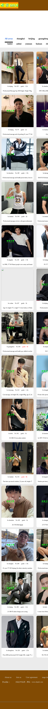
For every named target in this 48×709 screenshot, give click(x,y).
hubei (9, 44)
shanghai (21, 38)
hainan (39, 44)
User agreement (31, 677)
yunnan (28, 44)
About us (8, 677)
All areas (9, 38)
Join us (18, 677)
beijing (32, 38)
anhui (18, 44)
